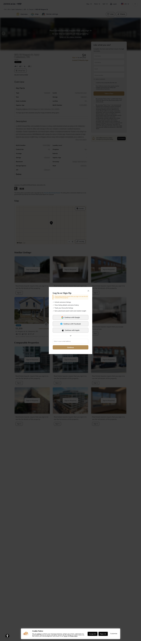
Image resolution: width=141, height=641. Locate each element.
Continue (70, 347)
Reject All (103, 634)
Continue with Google (72, 317)
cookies (39, 634)
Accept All (92, 634)
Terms (65, 636)
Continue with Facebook (72, 324)
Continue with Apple (72, 330)
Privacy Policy (73, 636)
